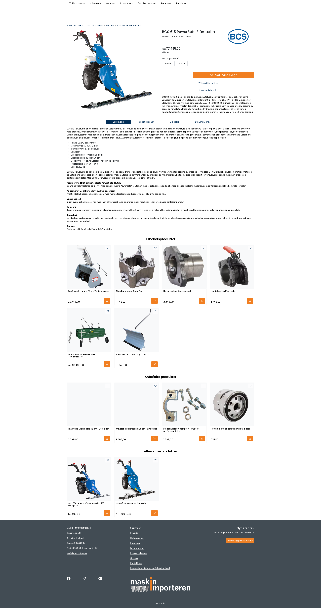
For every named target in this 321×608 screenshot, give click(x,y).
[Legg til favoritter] (107, 248)
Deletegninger (137, 538)
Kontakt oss (136, 563)
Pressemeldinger (138, 553)
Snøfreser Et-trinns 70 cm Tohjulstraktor (88, 291)
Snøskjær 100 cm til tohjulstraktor (133, 354)
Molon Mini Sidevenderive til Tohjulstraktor (82, 355)
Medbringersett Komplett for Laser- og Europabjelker (181, 430)
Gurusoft (160, 603)
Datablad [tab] (174, 121)
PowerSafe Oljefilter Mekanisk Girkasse (230, 429)
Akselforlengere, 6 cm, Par (129, 291)
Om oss (134, 558)
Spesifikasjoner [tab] (146, 121)
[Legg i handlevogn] (107, 301)
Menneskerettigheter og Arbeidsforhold (150, 568)
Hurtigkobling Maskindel (223, 291)
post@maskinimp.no (77, 553)
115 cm (168, 63)
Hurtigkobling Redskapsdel (177, 291)
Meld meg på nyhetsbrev (240, 540)
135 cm (181, 63)
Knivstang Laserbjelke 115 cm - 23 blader (88, 429)
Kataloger (135, 543)
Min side (134, 533)
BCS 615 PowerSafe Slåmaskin (131, 503)
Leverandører (137, 548)
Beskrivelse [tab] (118, 121)
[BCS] (240, 36)
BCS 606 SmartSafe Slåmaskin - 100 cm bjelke (86, 504)
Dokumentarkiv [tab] (202, 121)
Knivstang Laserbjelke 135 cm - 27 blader (136, 429)
